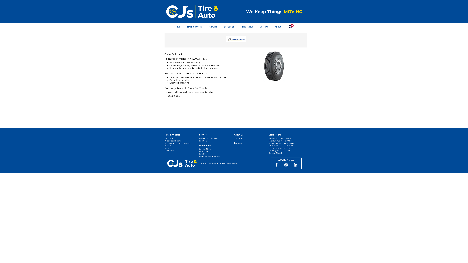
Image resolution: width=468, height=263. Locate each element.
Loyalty (202, 154)
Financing (203, 151)
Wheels (168, 146)
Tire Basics (169, 151)
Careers (264, 27)
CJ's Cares (238, 138)
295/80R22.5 (174, 96)
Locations (229, 27)
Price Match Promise (173, 141)
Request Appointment (208, 138)
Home (177, 27)
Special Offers (205, 149)
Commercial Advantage (209, 156)
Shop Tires (169, 138)
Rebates (168, 148)
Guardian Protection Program (177, 143)
